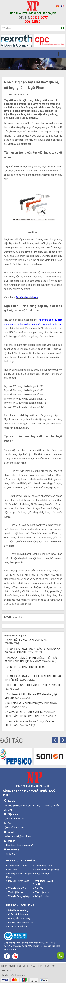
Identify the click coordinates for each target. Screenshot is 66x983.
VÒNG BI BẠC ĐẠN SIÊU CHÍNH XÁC (26, 667)
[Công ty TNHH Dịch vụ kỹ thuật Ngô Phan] (33, 7)
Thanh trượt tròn (43, 865)
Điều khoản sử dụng (18, 910)
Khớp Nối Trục (42, 873)
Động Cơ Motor (43, 896)
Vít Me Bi (12, 869)
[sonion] (50, 756)
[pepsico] (16, 756)
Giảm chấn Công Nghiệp (47, 869)
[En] (62, 6)
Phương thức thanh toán (20, 922)
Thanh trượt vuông (17, 865)
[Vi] (57, 6)
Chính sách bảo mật (18, 914)
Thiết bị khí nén (15, 892)
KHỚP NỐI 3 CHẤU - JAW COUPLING (27, 639)
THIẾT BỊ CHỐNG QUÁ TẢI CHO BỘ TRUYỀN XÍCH (33, 685)
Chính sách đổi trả (17, 926)
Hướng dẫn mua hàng (19, 918)
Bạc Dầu (39, 888)
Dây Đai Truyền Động (18, 881)
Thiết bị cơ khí (42, 892)
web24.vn (6, 970)
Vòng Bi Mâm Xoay (17, 888)
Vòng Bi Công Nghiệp (19, 896)
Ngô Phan (31, 966)
